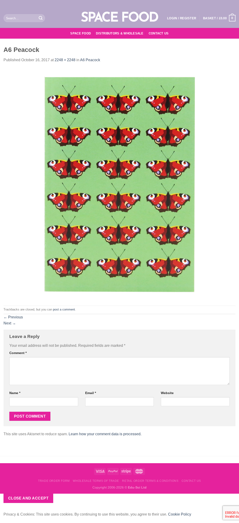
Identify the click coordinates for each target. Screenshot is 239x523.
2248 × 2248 (65, 60)
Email (90, 393)
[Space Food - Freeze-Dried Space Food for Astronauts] (119, 17)
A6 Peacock (90, 60)
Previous (13, 317)
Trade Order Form (54, 481)
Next (10, 323)
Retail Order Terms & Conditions (150, 481)
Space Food (80, 33)
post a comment (64, 309)
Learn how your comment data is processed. (105, 434)
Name (14, 393)
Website (167, 393)
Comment (18, 353)
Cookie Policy (179, 514)
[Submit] (41, 18)
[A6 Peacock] (119, 184)
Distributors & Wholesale (119, 33)
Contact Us (159, 33)
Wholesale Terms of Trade (96, 481)
